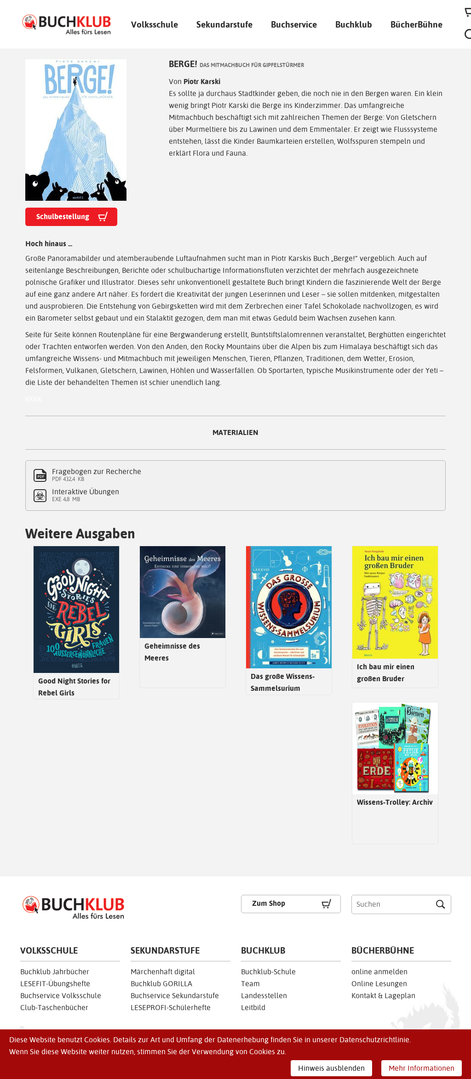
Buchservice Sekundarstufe (175, 995)
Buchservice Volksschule (60, 995)
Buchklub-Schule (268, 971)
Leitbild (253, 1007)
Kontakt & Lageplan (383, 995)
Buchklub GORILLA (161, 983)
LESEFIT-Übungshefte (55, 983)
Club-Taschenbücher (54, 1007)
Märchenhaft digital (163, 971)
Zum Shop (268, 903)
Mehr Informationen (421, 1068)
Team (250, 983)
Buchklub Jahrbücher (54, 971)
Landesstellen (264, 995)
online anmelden (379, 971)
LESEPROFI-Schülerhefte (171, 1007)
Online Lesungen (379, 983)
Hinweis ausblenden (331, 1068)
